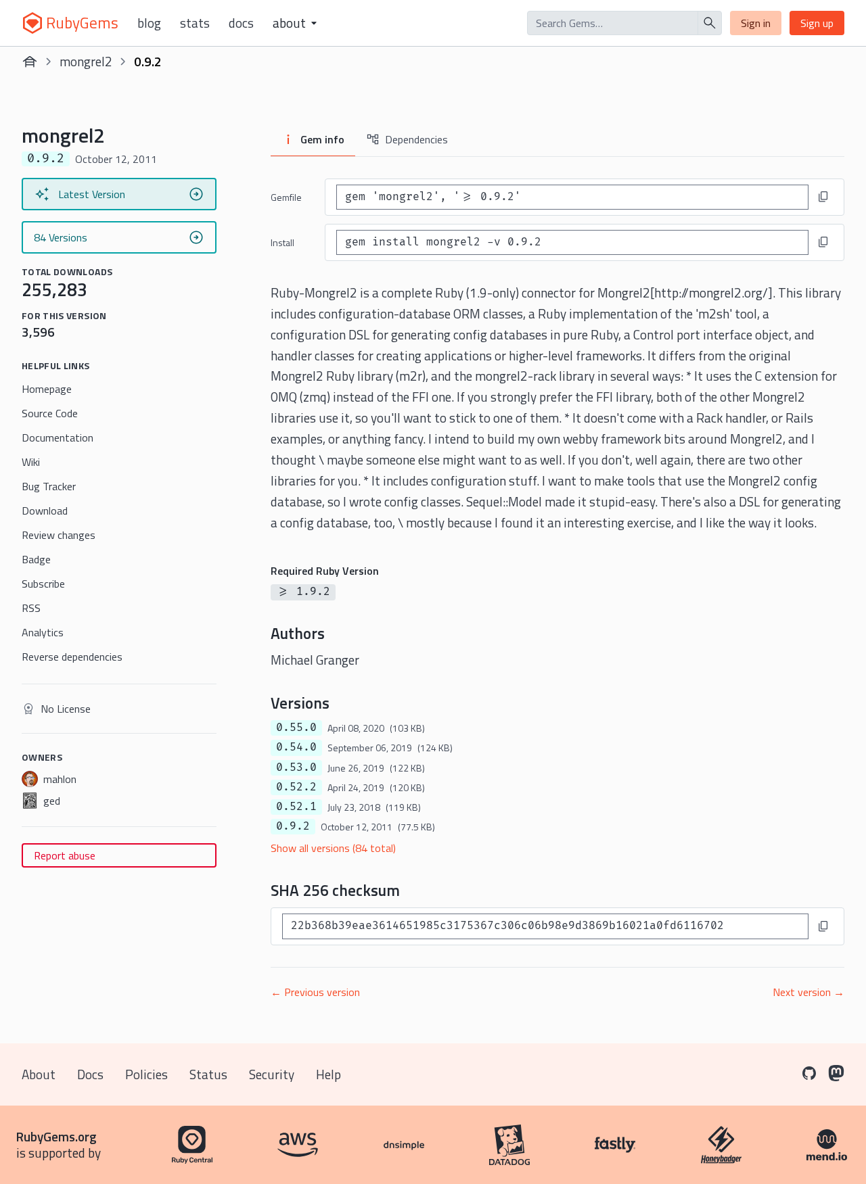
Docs (241, 23)
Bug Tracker (49, 486)
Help (328, 1074)
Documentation (57, 437)
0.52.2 (296, 787)
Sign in (756, 23)
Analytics (43, 632)
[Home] (30, 61)
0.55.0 (296, 727)
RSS (31, 608)
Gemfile (286, 197)
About (38, 1074)
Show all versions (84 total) (333, 848)
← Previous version (315, 992)
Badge (36, 559)
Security (271, 1074)
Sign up (817, 23)
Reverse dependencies (72, 656)
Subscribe (43, 583)
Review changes (58, 535)
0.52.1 (296, 806)
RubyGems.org (56, 1136)
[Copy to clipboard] (823, 196)
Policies (146, 1074)
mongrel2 (86, 61)
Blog (149, 23)
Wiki (31, 462)
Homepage (47, 389)
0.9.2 (293, 826)
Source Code (50, 413)
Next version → (808, 992)
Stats (195, 23)
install (282, 242)
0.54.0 (296, 747)
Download (45, 510)
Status (208, 1074)
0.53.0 (296, 767)
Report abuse (64, 855)
